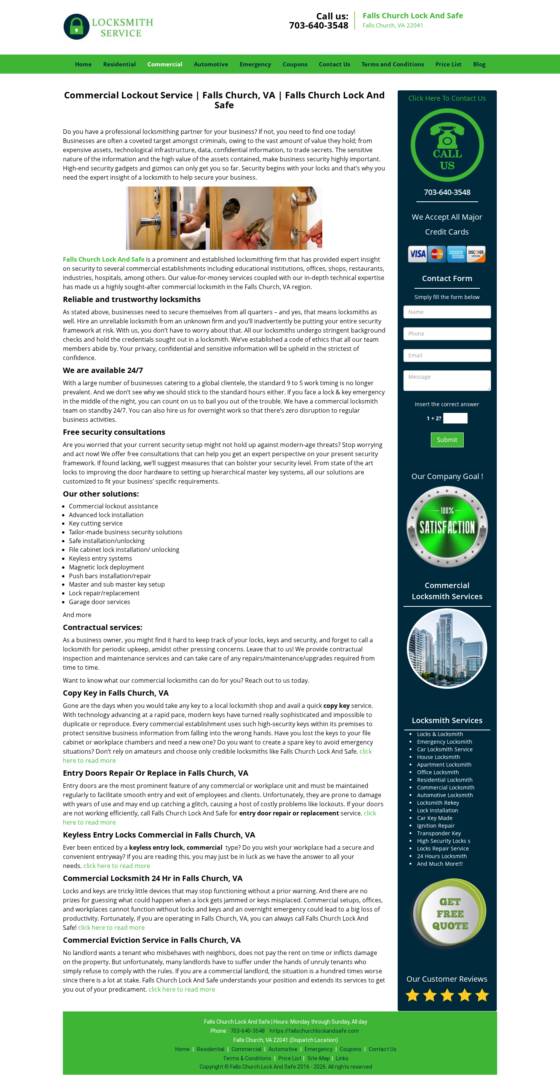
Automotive (211, 64)
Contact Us (334, 64)
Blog (479, 64)
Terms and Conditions (393, 64)
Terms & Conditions (247, 1058)
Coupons (295, 64)
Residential (119, 64)
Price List (448, 64)
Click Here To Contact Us (447, 98)
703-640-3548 (319, 25)
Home (83, 64)
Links (342, 1058)
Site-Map (318, 1058)
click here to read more (116, 866)
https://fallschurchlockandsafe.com (314, 1031)
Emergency (255, 64)
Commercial (164, 64)
